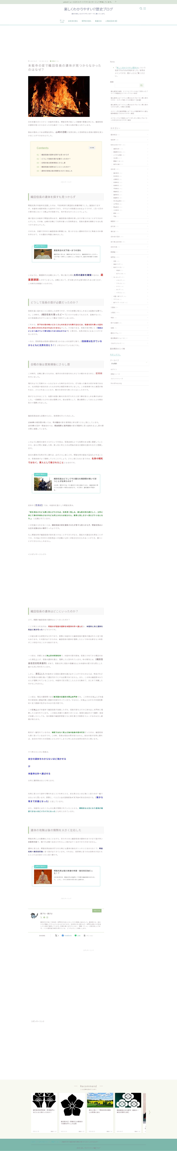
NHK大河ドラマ (118, 145)
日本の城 (115, 247)
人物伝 (115, 312)
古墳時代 (117, 179)
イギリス (120, 292)
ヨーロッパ (118, 277)
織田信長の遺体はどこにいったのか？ (56, 167)
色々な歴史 (116, 323)
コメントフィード (117, 379)
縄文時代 (117, 173)
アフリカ (117, 299)
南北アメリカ (118, 267)
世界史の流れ (87, 21)
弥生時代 (117, 176)
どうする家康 (118, 155)
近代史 (114, 226)
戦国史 (114, 221)
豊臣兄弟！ (117, 149)
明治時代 (117, 207)
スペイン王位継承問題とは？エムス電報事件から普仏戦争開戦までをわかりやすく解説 (129, 112)
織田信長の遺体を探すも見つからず (55, 154)
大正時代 (117, 210)
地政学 (114, 140)
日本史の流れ (73, 21)
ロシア (119, 289)
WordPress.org (116, 383)
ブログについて (117, 343)
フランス (120, 283)
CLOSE (92, 147)
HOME (33, 1142)
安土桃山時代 (118, 201)
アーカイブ (114, 360)
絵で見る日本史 (117, 242)
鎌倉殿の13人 (118, 152)
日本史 (115, 169)
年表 (113, 318)
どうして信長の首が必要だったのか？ (56, 159)
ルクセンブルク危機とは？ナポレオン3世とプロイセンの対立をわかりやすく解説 (129, 119)
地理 (113, 328)
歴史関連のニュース (119, 338)
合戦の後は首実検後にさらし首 (53, 163)
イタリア (120, 280)
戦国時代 (117, 198)
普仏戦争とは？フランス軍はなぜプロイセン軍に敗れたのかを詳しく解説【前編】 (129, 106)
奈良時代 (117, 182)
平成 (115, 216)
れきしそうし (115, 354)
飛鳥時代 (117, 185)
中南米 (119, 270)
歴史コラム (116, 333)
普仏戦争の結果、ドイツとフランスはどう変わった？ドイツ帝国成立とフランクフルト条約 (129, 92)
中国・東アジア (119, 296)
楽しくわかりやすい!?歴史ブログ (88, 9)
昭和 (116, 213)
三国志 (114, 307)
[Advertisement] (88, 40)
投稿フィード (115, 374)
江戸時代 (117, 204)
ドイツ (119, 286)
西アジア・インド (120, 302)
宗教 (116, 261)
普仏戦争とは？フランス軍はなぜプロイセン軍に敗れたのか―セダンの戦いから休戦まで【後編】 (129, 99)
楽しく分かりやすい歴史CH (128, 67)
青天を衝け (117, 164)
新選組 (114, 252)
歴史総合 (115, 135)
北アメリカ (120, 273)
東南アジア (117, 264)
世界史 (115, 257)
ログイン (114, 369)
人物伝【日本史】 (111, 21)
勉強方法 (98, 21)
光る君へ (117, 158)
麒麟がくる (55, 61)
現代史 (114, 231)
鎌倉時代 (117, 191)
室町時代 (117, 195)
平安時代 (117, 188)
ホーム (62, 21)
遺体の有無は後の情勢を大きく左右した (56, 171)
